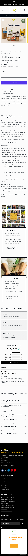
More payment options (14, 86)
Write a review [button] (14, 362)
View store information (8, 93)
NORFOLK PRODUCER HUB (8, 497)
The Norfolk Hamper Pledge (7, 505)
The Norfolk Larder (9, 154)
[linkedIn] (8, 470)
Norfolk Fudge (7, 172)
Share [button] (3, 109)
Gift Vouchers (4, 503)
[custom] (15, 470)
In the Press (4, 509)
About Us (3, 478)
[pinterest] (12, 470)
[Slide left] (11, 45)
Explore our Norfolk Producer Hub (12, 247)
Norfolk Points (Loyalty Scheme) (8, 501)
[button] (2, 9)
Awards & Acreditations (6, 511)
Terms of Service (5, 489)
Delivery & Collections (6, 480)
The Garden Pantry (9, 160)
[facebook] (2, 470)
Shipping (8, 66)
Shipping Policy (4, 487)
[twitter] (5, 470)
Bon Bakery (7, 178)
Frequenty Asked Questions (7, 507)
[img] (4, 371)
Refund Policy (4, 483)
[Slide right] (16, 45)
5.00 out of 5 (17, 348)
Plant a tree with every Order (8, 499)
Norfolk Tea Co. (8, 148)
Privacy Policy (4, 485)
